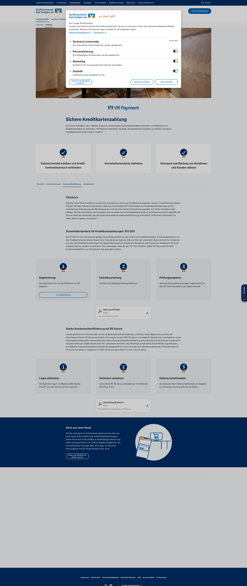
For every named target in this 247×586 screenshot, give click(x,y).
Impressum (99, 32)
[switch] (175, 51)
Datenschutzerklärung (79, 32)
